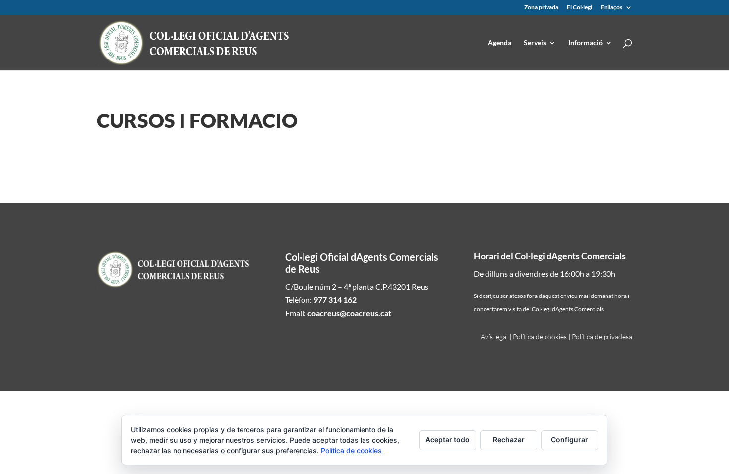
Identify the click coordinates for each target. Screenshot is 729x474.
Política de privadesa (602, 336)
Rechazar (509, 439)
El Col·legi (579, 7)
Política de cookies (540, 336)
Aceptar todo (447, 439)
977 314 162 (335, 299)
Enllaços (611, 7)
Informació (585, 43)
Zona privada (541, 7)
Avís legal (494, 336)
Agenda (499, 43)
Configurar (569, 439)
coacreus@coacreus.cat (349, 313)
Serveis (535, 43)
